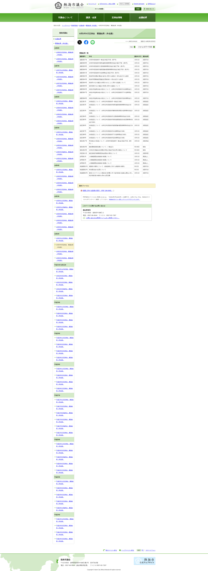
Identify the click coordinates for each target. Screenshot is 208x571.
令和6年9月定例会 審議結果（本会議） (64, 109)
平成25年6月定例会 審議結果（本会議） (64, 496)
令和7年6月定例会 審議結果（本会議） (64, 85)
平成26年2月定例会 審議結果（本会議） (64, 471)
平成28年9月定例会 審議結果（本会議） (64, 376)
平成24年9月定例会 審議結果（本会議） (64, 527)
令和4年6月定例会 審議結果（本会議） (64, 184)
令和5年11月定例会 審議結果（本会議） (64, 133)
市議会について (65, 17)
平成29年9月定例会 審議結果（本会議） (64, 345)
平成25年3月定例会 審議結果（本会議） (64, 502)
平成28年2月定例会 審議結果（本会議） (64, 390)
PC (143, 550)
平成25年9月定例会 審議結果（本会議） (64, 489)
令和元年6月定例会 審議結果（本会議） (64, 284)
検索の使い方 (150, 9)
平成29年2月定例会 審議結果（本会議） (64, 359)
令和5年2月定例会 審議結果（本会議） (64, 160)
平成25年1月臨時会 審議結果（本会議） (64, 509)
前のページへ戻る (111, 550)
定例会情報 (117, 17)
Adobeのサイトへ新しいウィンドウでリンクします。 (124, 199)
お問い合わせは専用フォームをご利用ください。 (103, 218)
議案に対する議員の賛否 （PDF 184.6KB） (97, 190)
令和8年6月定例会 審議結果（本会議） (64, 53)
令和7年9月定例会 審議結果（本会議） (64, 78)
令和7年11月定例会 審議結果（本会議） (64, 71)
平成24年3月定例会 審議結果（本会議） (64, 540)
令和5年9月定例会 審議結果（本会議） (64, 140)
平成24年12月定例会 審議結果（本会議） (65, 520)
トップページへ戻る (127, 550)
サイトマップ (92, 4)
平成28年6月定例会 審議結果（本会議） (64, 383)
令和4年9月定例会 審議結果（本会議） (64, 177)
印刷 (131, 47)
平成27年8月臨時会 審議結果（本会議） (64, 414)
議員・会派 (91, 17)
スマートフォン (150, 550)
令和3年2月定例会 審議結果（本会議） (64, 228)
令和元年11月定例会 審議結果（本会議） (64, 270)
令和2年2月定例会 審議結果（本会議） (64, 259)
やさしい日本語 (124, 4)
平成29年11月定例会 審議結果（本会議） (65, 339)
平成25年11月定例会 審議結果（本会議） (65, 482)
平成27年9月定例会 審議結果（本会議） (64, 407)
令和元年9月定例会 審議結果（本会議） (64, 277)
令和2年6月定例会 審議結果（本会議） (64, 253)
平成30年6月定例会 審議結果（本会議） (64, 321)
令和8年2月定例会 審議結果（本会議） (64, 60)
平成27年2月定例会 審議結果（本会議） (64, 434)
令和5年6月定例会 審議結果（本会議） (64, 146)
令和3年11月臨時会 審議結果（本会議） (64, 208)
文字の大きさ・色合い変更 (107, 4)
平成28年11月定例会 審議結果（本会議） (65, 370)
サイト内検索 (99, 9)
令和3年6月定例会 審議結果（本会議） (64, 222)
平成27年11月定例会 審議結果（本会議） (65, 401)
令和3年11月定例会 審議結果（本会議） (64, 202)
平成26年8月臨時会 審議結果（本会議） (64, 458)
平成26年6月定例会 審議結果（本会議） (64, 465)
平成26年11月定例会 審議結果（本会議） (65, 445)
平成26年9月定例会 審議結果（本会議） (64, 452)
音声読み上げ (151, 4)
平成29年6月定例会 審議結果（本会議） (64, 352)
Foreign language (139, 4)
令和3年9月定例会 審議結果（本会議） (64, 215)
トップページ (66, 25)
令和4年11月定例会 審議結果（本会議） (64, 171)
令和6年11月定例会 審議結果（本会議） (64, 102)
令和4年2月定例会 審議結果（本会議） (64, 191)
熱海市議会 (74, 25)
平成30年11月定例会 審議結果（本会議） (65, 308)
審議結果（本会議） (92, 25)
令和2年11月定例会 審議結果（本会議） (64, 239)
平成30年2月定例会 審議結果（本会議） (64, 328)
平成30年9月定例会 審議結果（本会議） (64, 315)
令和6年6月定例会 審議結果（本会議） (64, 115)
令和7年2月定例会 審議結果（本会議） (64, 91)
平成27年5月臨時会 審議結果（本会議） (64, 427)
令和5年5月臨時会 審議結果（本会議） (64, 153)
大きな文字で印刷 (145, 47)
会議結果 (81, 25)
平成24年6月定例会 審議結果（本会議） (64, 533)
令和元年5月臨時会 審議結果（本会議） (64, 290)
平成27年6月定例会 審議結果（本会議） (64, 421)
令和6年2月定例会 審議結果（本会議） (64, 122)
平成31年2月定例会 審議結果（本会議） (64, 297)
